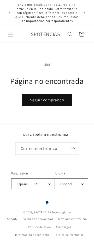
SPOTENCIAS (42, 212)
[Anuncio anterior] (9, 13)
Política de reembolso (69, 235)
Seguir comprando (47, 99)
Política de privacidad (37, 219)
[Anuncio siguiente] (84, 13)
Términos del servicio (72, 219)
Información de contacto (32, 235)
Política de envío (39, 227)
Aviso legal (63, 227)
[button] (10, 34)
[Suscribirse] (73, 149)
